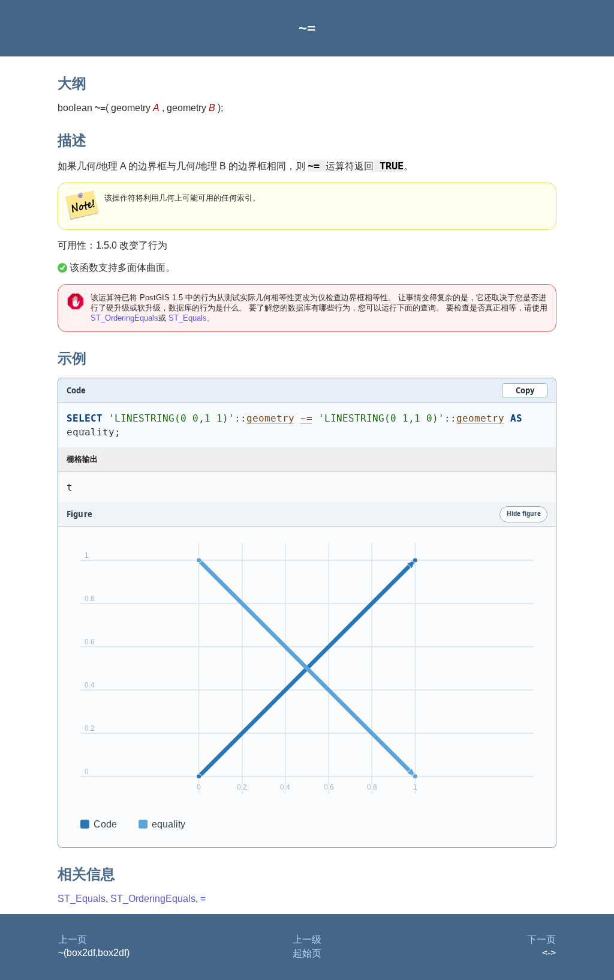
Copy (525, 390)
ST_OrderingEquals (124, 317)
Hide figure (524, 513)
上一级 (307, 939)
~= (306, 418)
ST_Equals (187, 317)
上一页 (72, 939)
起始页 (307, 953)
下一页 (541, 939)
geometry (270, 418)
